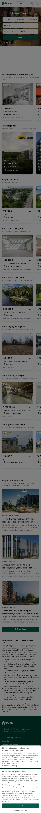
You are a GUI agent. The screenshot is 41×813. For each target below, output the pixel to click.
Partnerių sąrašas (9, 766)
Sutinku (20, 805)
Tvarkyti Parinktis (20, 810)
